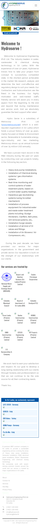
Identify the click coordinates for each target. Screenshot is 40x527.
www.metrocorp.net (11, 125)
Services (5, 484)
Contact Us (6, 481)
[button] (11, 23)
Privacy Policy (7, 490)
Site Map (5, 487)
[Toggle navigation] (36, 5)
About (5, 477)
